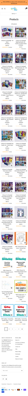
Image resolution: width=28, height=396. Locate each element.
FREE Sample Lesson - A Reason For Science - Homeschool (21, 296)
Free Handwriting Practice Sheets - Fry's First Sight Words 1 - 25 (7, 293)
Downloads (17, 354)
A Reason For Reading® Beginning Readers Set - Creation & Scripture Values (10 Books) (21, 43)
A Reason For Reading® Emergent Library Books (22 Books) (21, 145)
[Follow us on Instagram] (6, 379)
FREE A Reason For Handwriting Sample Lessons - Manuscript (20, 272)
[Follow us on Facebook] (3, 379)
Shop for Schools (19, 359)
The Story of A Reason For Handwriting (20, 343)
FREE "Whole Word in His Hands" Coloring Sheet (20, 247)
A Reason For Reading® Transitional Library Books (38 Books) (7, 248)
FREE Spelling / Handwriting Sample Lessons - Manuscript (21, 319)
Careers (16, 356)
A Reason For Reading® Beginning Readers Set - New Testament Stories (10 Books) (7, 68)
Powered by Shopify (17, 384)
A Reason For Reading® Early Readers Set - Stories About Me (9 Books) (7, 146)
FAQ (16, 349)
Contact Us (17, 346)
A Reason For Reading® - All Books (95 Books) (7, 42)
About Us (17, 340)
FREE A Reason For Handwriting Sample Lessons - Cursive (7, 272)
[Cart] (25, 8)
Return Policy (18, 351)
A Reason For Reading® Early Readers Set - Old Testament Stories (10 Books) (21, 120)
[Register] (21, 370)
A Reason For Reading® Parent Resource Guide (21, 221)
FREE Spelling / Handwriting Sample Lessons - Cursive (7, 319)
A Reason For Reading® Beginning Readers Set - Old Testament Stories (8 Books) (21, 68)
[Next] (22, 329)
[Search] (4, 8)
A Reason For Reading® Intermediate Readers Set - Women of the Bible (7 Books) (7, 197)
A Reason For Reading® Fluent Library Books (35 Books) (7, 171)
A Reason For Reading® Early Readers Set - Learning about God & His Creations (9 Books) (21, 94)
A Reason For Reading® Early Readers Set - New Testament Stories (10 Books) (7, 120)
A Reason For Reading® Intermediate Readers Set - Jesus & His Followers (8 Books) (20, 197)
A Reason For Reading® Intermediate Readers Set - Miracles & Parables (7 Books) (7, 223)
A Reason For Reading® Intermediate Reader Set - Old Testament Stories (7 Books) (21, 171)
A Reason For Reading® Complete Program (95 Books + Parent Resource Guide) (7, 94)
